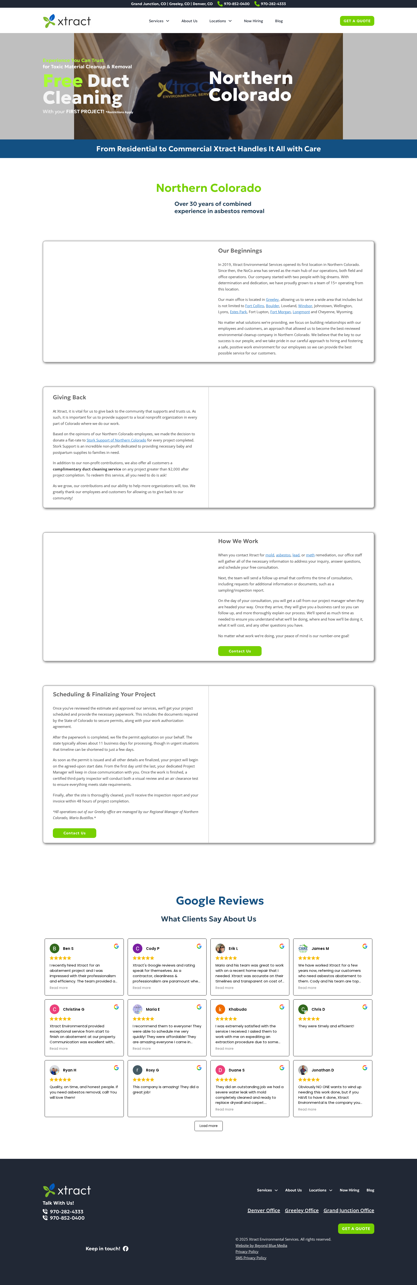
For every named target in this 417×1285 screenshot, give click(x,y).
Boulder (272, 305)
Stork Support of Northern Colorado (116, 440)
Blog (279, 21)
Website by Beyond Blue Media (261, 1245)
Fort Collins (254, 305)
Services (156, 21)
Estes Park (238, 311)
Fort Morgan (280, 311)
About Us (189, 21)
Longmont (301, 311)
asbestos (283, 555)
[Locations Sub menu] (230, 21)
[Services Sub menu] (167, 21)
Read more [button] (59, 988)
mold (269, 555)
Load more (209, 1125)
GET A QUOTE (357, 21)
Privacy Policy (247, 1251)
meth (310, 555)
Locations (217, 21)
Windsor (305, 305)
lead (295, 555)
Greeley (272, 299)
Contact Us (240, 651)
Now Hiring (253, 21)
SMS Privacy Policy (251, 1257)
